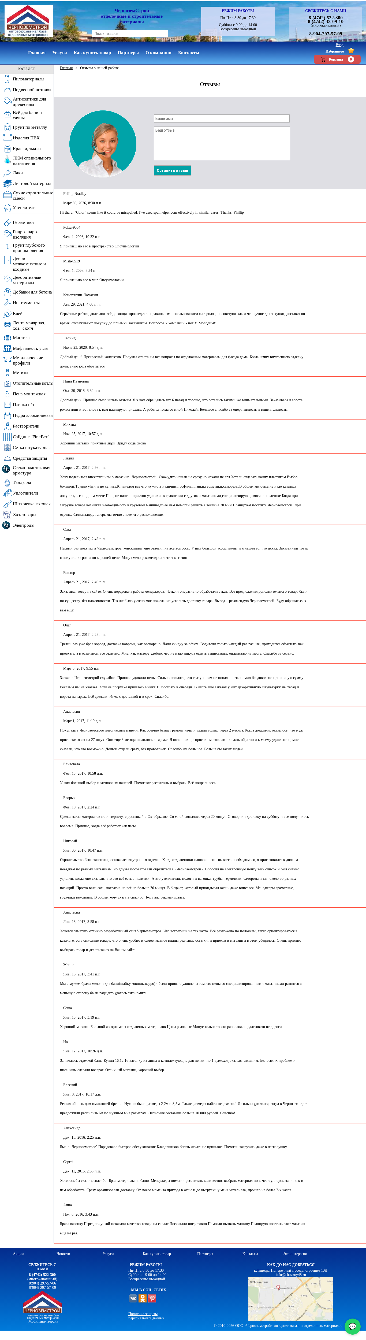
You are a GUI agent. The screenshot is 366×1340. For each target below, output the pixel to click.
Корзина (340, 59)
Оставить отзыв (172, 170)
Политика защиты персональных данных (146, 1316)
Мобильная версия (43, 1321)
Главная (66, 68)
